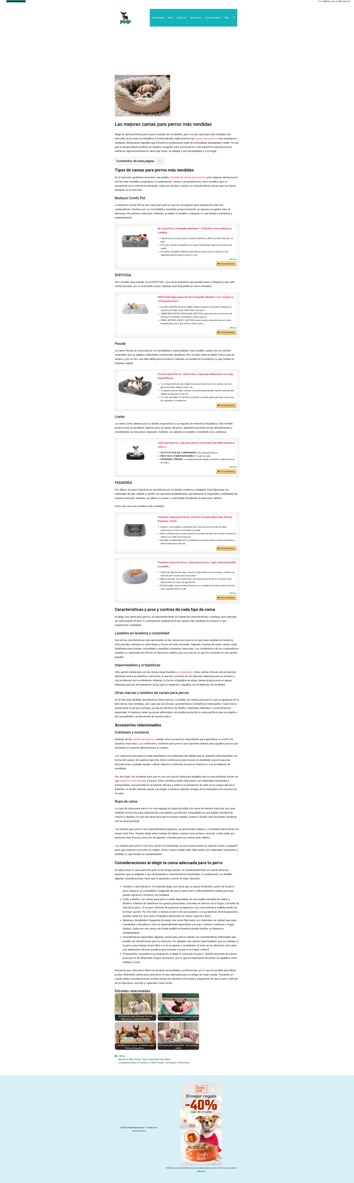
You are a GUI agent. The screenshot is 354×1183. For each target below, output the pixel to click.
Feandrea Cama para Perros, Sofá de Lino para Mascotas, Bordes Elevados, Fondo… (195, 519)
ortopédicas (185, 672)
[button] (234, 18)
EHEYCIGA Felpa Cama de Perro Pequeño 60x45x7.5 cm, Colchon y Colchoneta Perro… (195, 299)
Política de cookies (174, 1168)
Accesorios (196, 17)
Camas (121, 1056)
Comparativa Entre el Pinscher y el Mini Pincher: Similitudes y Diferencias (154, 1062)
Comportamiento (213, 17)
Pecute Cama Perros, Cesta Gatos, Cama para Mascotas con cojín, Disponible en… (196, 376)
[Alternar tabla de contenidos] (158, 161)
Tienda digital (158, 17)
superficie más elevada (133, 780)
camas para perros (206, 138)
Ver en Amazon (228, 264)
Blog (227, 17)
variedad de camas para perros (187, 177)
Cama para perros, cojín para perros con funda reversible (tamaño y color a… (196, 444)
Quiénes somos (211, 1168)
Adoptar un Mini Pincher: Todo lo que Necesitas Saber (144, 1059)
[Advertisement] (177, 47)
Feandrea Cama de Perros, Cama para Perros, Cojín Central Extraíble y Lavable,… (197, 564)
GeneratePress (139, 1131)
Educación (181, 17)
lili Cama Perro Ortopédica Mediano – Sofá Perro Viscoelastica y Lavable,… (195, 230)
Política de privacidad (193, 1168)
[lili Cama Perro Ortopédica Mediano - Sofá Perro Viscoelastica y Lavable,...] (135, 240)
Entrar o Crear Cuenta (16, 1)
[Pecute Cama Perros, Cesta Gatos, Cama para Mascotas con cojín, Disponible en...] (135, 386)
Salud (170, 17)
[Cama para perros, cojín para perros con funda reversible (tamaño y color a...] (135, 455)
